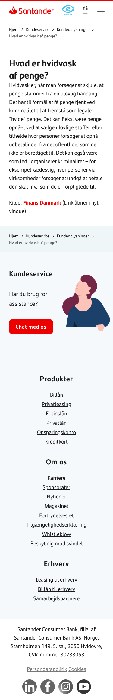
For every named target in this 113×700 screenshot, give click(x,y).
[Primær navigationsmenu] (101, 10)
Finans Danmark (42, 202)
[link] (14, 10)
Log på (85, 10)
